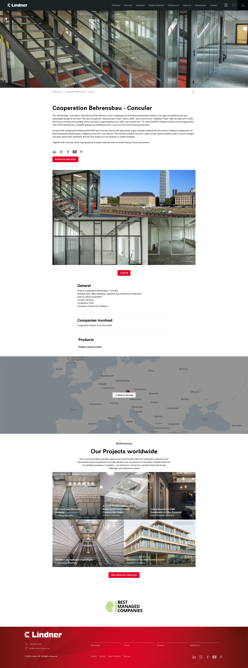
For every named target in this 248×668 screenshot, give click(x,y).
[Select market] (226, 5)
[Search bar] (243, 5)
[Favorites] (234, 5)
